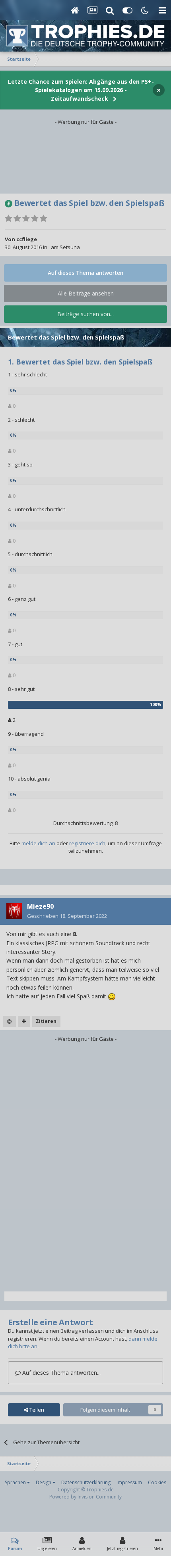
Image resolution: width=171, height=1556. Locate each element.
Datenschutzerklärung (86, 1482)
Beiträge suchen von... (85, 314)
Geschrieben (67, 915)
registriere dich (87, 843)
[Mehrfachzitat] (24, 1021)
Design (44, 1482)
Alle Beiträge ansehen (86, 293)
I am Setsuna (64, 247)
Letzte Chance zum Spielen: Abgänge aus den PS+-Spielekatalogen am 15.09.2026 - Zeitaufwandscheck (81, 90)
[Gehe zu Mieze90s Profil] (14, 911)
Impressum (129, 1482)
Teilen (36, 1409)
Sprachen (16, 1482)
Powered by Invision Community (85, 1496)
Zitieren (46, 1021)
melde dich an (38, 843)
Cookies (157, 1482)
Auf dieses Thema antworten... (61, 1372)
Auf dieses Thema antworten (85, 272)
